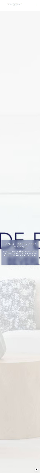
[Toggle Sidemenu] (36, 4)
